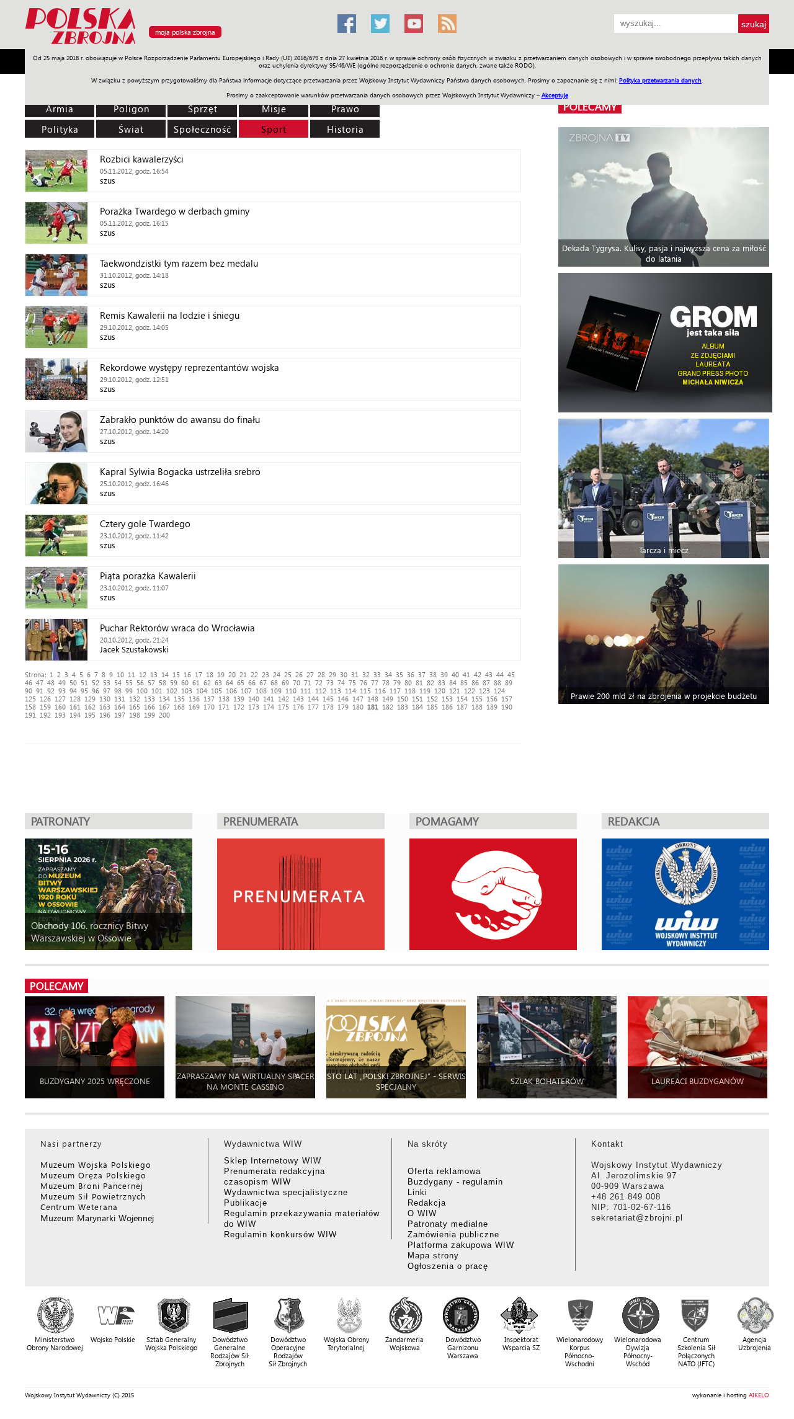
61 (196, 682)
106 (231, 691)
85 (464, 682)
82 (430, 682)
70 (296, 682)
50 (73, 682)
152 (432, 699)
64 (229, 682)
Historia (345, 129)
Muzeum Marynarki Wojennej (97, 1218)
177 (313, 707)
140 (253, 699)
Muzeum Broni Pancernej (91, 1185)
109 (276, 691)
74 (341, 682)
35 (399, 674)
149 (387, 699)
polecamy (590, 106)
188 (477, 707)
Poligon (131, 108)
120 (439, 691)
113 (335, 691)
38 (433, 674)
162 (90, 707)
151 (417, 699)
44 (500, 674)
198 (134, 715)
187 (462, 707)
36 (410, 674)
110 (291, 691)
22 (254, 674)
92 (51, 691)
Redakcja (427, 1203)
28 (321, 674)
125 (30, 699)
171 (224, 707)
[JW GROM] (665, 342)
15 (176, 674)
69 (285, 682)
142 (283, 699)
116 (380, 691)
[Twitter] (380, 23)
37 (422, 674)
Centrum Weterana (79, 1206)
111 (305, 691)
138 (224, 699)
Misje (274, 108)
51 (84, 682)
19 (221, 674)
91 (39, 691)
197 (119, 715)
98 (118, 691)
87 (486, 682)
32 (366, 674)
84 (453, 682)
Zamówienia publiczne (453, 1234)
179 (343, 707)
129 (90, 699)
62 (207, 682)
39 (444, 674)
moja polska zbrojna (185, 32)
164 (119, 707)
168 (179, 707)
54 (118, 682)
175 (283, 707)
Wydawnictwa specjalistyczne (286, 1192)
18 (209, 674)
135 (179, 699)
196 (104, 715)
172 (238, 707)
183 (402, 707)
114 (350, 691)
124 (499, 691)
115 (365, 691)
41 (466, 674)
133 (149, 699)
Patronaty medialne (448, 1224)
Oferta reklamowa (444, 1171)
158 (30, 707)
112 (320, 691)
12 (142, 674)
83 (441, 682)
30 (343, 674)
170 (209, 707)
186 (447, 707)
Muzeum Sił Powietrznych (93, 1196)
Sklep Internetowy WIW (272, 1160)
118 (410, 691)
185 (432, 707)
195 (90, 715)
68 (274, 682)
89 (508, 682)
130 (104, 699)
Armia (60, 108)
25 (288, 674)
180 (358, 707)
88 (497, 682)
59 (173, 682)
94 (73, 691)
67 (263, 682)
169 (194, 707)
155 (477, 699)
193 (60, 715)
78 (386, 682)
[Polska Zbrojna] (174, 43)
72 (319, 682)
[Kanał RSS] (447, 23)
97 (106, 691)
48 (51, 682)
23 (265, 674)
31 (355, 674)
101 (157, 691)
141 (268, 699)
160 (60, 707)
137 (209, 699)
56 (140, 682)
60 (185, 682)
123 (484, 691)
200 (164, 715)
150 (402, 699)
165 (134, 707)
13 (154, 674)
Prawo (345, 108)
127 (60, 699)
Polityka (60, 129)
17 (198, 674)
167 (164, 707)
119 (424, 691)
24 (276, 674)
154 (462, 699)
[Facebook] (346, 23)
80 (408, 682)
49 (62, 682)
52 (95, 682)
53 (106, 682)
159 (45, 707)
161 (75, 707)
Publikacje (245, 1203)
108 (261, 691)
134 (164, 699)
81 (419, 682)
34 (388, 674)
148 (372, 699)
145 (328, 699)
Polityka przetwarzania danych (660, 80)
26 (299, 674)
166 (149, 707)
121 (454, 691)
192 (45, 715)
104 (201, 691)
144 (313, 699)
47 (39, 682)
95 (84, 691)
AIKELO (759, 1395)
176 (298, 707)
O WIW (422, 1213)
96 (95, 691)
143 (298, 699)
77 (374, 682)
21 (243, 674)
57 (151, 682)
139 (238, 699)
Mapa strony (433, 1255)
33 (377, 674)
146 (343, 699)
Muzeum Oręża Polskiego (93, 1175)
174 (268, 707)
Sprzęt (203, 108)
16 (187, 674)
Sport (274, 129)
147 (358, 699)
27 (310, 674)
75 (352, 682)
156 (491, 699)
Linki (417, 1192)
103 (186, 691)
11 (131, 674)
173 (253, 707)
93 (62, 691)
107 (246, 691)
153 (447, 699)
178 (328, 707)
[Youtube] (413, 23)
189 (491, 707)
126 (45, 699)
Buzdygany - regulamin (455, 1181)
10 (120, 674)
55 (129, 682)
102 (171, 691)
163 (104, 707)
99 (129, 691)
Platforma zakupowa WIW (461, 1245)
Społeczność (202, 129)
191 (30, 715)
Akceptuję (555, 95)
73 (330, 682)
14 (165, 674)
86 (475, 682)
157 (506, 699)
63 (218, 682)
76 (363, 682)
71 (307, 682)
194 (75, 715)
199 (149, 715)
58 (162, 682)
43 (489, 674)
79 (397, 682)
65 (240, 682)
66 (252, 682)
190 (506, 707)
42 (477, 674)
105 (216, 691)
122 (469, 691)
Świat (131, 129)
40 (455, 674)
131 (119, 699)
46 (28, 682)
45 (511, 674)
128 (75, 699)
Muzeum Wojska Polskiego (95, 1164)
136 (194, 699)
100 (142, 691)
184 (417, 707)
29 (332, 674)
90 (28, 691)
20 (232, 674)
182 (387, 707)
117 (395, 691)
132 (134, 699)
